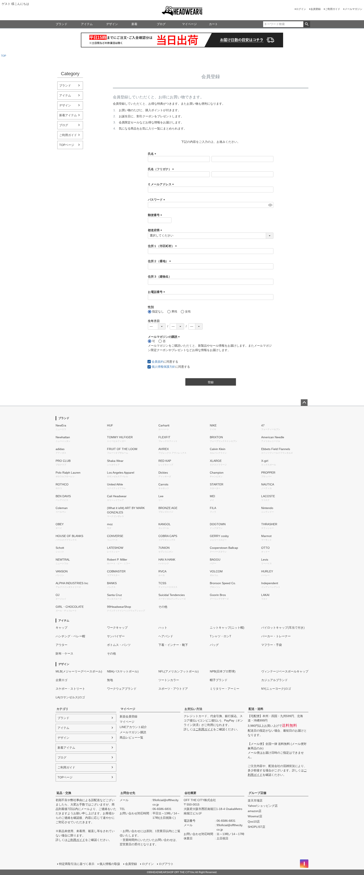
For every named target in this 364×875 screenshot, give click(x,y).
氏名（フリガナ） (161, 169)
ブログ (161, 24)
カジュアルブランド (274, 680)
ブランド (61, 24)
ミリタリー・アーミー (224, 688)
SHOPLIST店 (256, 826)
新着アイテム (68, 115)
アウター (61, 645)
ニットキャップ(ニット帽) (227, 627)
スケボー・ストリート (70, 688)
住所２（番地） (160, 261)
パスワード (157, 199)
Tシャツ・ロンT (220, 636)
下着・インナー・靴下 (173, 645)
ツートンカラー (168, 680)
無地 (110, 680)
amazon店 (254, 811)
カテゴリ (62, 709)
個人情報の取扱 (109, 864)
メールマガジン (353, 9)
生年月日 (154, 321)
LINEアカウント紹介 (133, 727)
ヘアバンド (165, 636)
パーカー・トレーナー (276, 636)
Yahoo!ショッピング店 (263, 805)
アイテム (87, 24)
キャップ (61, 627)
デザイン (112, 24)
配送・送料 (256, 709)
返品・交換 (63, 793)
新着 (134, 24)
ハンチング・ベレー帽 (70, 636)
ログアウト (166, 864)
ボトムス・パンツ (119, 645)
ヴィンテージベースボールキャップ (284, 671)
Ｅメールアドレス (161, 184)
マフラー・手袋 (271, 645)
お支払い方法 (193, 709)
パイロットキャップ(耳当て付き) (283, 627)
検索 (306, 24)
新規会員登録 (128, 716)
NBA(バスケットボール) (123, 671)
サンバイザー (116, 636)
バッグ (214, 645)
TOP (3, 55)
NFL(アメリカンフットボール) (178, 671)
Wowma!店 (255, 816)
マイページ (189, 24)
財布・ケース (64, 653)
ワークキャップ (117, 627)
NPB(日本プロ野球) (223, 671)
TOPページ (66, 145)
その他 (162, 606)
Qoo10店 (254, 821)
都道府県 (155, 230)
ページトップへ (304, 402)
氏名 (153, 153)
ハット (162, 627)
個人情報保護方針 (163, 366)
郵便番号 (155, 215)
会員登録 (315, 9)
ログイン (301, 9)
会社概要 (190, 793)
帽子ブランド (219, 680)
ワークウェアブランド (121, 688)
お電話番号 (157, 292)
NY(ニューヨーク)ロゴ (276, 688)
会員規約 (157, 361)
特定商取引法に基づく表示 (76, 864)
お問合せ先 (127, 793)
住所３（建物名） (159, 276)
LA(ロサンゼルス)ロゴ (70, 697)
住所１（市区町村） (163, 246)
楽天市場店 (255, 800)
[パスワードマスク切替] (270, 205)
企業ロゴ (61, 680)
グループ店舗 (257, 793)
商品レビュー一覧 (131, 737)
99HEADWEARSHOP (182, 11)
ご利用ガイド (332, 9)
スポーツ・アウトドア (173, 688)
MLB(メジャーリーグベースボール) (79, 671)
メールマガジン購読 (133, 732)
